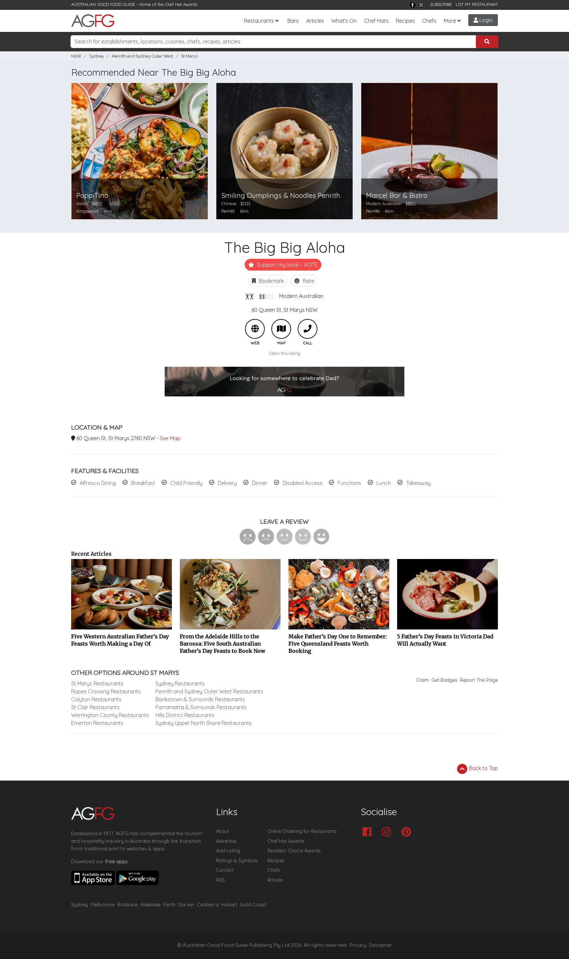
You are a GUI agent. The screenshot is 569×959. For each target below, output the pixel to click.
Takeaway (418, 483)
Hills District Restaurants (184, 715)
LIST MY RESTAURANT (477, 4)
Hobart (229, 904)
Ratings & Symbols (236, 861)
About (222, 831)
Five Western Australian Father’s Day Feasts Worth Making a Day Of (120, 640)
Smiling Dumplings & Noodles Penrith (280, 195)
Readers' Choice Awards (294, 851)
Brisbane (128, 904)
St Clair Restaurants (95, 707)
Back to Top (483, 768)
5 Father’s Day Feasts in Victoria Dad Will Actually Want (445, 640)
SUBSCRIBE (441, 4)
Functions (349, 483)
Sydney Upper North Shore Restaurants (203, 723)
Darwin (186, 904)
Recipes (405, 20)
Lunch (383, 483)
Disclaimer (380, 945)
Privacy (358, 945)
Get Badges (444, 680)
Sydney (96, 56)
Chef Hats (376, 20)
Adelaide (151, 904)
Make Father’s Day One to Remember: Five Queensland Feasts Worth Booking (337, 643)
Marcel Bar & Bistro (396, 195)
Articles (315, 20)
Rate (307, 281)
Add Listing (228, 851)
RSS (220, 880)
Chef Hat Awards (181, 4)
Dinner (259, 483)
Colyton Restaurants (96, 699)
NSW (76, 56)
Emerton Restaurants (97, 723)
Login (485, 20)
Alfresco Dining (98, 483)
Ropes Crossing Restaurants (106, 691)
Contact (225, 870)
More (450, 20)
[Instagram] (421, 5)
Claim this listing (284, 353)
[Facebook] (412, 5)
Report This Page (479, 680)
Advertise (226, 841)
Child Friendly (186, 483)
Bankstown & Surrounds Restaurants (200, 699)
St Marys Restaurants (97, 683)
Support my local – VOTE (287, 264)
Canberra (208, 904)
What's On (344, 20)
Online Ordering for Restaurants (302, 831)
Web (255, 329)
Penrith (228, 211)
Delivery (227, 483)
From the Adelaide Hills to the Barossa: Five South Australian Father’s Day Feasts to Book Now (222, 643)
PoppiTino (92, 195)
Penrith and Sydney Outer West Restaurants (209, 691)
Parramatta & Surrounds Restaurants (201, 707)
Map (281, 329)
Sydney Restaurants (180, 683)
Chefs (429, 20)
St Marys (189, 56)
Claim (422, 680)
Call (307, 329)
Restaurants (259, 20)
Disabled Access (302, 483)
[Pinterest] (408, 832)
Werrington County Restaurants (110, 715)
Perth (169, 904)
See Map (170, 438)
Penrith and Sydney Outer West (142, 56)
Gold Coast (253, 904)
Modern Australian (301, 296)
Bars (293, 20)
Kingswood (87, 211)
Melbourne (103, 904)
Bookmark (270, 281)
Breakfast (143, 483)
